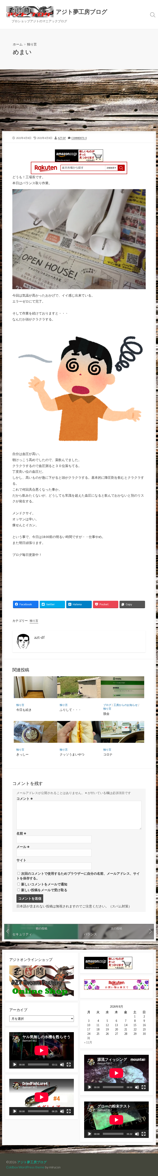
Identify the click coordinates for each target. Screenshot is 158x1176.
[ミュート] (62, 1064)
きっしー (22, 754)
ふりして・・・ (70, 709)
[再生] (15, 1064)
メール (23, 847)
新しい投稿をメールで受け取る (44, 890)
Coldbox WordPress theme (25, 1167)
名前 (21, 833)
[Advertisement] (79, 100)
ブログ (107, 705)
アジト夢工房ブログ (32, 1162)
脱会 (106, 713)
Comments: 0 (79, 138)
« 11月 (88, 1042)
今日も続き (24, 709)
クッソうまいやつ (72, 754)
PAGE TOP (150, 1137)
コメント (24, 798)
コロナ (108, 754)
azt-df (62, 138)
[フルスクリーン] (68, 1064)
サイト (21, 860)
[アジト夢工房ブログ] (29, 11)
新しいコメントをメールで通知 (44, 884)
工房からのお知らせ (126, 705)
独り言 (32, 44)
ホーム (18, 44)
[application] (41, 1050)
